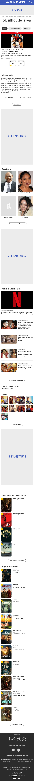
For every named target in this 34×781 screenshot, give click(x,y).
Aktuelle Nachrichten (11, 289)
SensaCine (15, 759)
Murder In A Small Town (19, 543)
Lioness (15, 707)
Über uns (5, 767)
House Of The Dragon (18, 498)
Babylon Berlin (17, 528)
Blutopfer (15, 584)
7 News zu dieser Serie (17, 380)
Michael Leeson (10, 53)
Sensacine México (23, 761)
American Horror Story (19, 513)
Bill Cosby (19, 53)
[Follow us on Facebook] (10, 739)
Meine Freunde (21, 61)
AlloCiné (3, 759)
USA (11, 58)
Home (3, 16)
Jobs (10, 767)
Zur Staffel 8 (17, 104)
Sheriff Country (17, 645)
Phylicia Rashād (19, 55)
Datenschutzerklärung (12, 769)
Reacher (15, 569)
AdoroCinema (6, 761)
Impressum (15, 767)
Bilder (4, 394)
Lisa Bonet (25, 217)
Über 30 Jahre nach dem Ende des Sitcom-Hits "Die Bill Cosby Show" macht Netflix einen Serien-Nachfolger (25, 325)
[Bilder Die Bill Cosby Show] (4, 400)
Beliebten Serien (12, 16)
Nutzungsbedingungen (24, 767)
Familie (15, 49)
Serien (6, 16)
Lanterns (15, 599)
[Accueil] (15, 2)
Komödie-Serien (20, 16)
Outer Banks (16, 615)
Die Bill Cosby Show (17, 20)
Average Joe (16, 661)
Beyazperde (26, 759)
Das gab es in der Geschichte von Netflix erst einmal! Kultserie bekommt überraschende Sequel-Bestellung (17, 313)
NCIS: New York (17, 630)
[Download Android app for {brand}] (19, 750)
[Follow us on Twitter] (14, 739)
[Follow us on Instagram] (19, 739)
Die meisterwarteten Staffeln (17, 560)
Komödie (21, 49)
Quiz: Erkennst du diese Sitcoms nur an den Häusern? (25, 338)
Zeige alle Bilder (17, 424)
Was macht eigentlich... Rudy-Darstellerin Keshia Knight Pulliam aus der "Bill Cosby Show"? (25, 354)
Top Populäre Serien (17, 724)
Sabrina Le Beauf (8, 217)
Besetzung (6, 169)
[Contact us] (24, 739)
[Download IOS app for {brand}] (14, 750)
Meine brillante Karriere (19, 692)
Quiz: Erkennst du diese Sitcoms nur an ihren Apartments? (25, 367)
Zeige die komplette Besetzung (17, 224)
